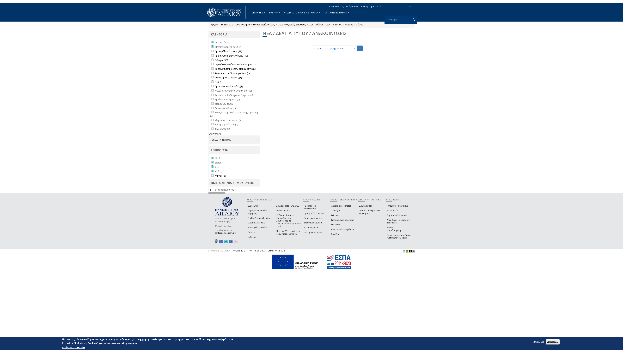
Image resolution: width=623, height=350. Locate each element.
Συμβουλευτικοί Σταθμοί (259, 218)
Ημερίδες (335, 224)
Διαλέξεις (335, 210)
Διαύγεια (252, 232)
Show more (215, 133)
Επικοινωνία (392, 210)
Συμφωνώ (538, 341)
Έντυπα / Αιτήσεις (256, 222)
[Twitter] (226, 241)
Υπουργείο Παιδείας (257, 227)
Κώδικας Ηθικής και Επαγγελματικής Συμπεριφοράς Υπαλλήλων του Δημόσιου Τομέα (288, 221)
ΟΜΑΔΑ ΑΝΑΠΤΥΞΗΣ (276, 251)
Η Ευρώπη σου (283, 210)
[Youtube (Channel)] (236, 241)
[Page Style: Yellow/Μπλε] (407, 251)
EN (410, 6)
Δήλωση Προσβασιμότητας (395, 229)
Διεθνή (364, 6)
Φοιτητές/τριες (336, 6)
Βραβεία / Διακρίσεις (314, 218)
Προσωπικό (375, 6)
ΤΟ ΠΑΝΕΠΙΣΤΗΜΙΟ (335, 12)
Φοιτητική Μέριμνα (313, 232)
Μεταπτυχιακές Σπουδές (291, 24)
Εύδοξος (252, 237)
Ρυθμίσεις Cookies (73, 347)
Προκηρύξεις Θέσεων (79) (228, 51)
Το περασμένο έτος (264, 24)
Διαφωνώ (552, 341)
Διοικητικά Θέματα (313, 222)
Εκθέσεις (335, 215)
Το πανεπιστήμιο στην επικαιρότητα (369, 212)
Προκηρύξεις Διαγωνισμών (310, 207)
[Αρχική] (226, 12)
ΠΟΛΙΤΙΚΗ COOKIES (256, 251)
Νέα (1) (218, 81)
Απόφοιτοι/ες (352, 6)
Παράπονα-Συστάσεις (397, 215)
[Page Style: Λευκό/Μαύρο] (410, 251)
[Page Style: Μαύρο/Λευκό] (413, 251)
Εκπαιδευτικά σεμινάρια (342, 220)
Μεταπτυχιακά (311, 227)
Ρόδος (320, 24)
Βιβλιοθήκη (253, 205)
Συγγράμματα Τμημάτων (287, 205)
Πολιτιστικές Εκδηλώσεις (342, 229)
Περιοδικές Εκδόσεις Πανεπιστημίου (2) (236, 64)
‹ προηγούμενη (335, 48)
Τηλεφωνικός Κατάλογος (398, 205)
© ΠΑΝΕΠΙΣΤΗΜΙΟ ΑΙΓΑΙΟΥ (219, 251)
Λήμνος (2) (220, 175)
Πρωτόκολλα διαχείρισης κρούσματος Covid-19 (288, 232)
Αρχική (214, 24)
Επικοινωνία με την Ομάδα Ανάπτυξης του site (399, 236)
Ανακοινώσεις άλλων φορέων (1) (232, 73)
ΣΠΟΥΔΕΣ (257, 12)
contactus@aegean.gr (225, 233)
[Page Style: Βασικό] (404, 251)
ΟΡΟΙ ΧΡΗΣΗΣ (239, 251)
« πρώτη (318, 48)
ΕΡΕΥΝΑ (274, 12)
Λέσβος (349, 24)
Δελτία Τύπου (334, 24)
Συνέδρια (335, 234)
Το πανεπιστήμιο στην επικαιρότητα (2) (235, 68)
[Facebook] (221, 241)
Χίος (310, 24)
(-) (211, 189)
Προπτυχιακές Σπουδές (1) (229, 86)
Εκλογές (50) (221, 60)
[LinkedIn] (231, 241)
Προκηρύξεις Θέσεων (314, 213)
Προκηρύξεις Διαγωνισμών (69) (231, 55)
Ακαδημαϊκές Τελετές (341, 205)
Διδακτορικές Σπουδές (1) (228, 77)
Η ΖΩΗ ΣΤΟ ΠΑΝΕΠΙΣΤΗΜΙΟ (301, 12)
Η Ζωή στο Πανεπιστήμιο (235, 24)
